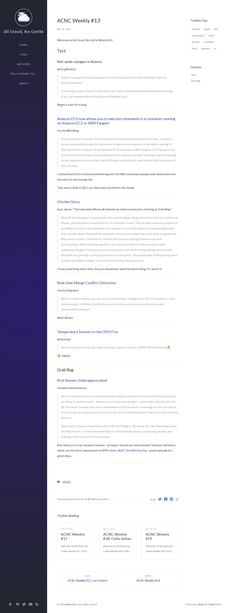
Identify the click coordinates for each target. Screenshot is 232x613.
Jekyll (200, 604)
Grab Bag (195, 80)
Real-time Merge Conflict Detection (86, 282)
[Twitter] (160, 499)
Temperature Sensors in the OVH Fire (87, 331)
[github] (17, 604)
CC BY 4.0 (89, 499)
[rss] (36, 604)
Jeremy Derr (70, 604)
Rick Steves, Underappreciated (82, 380)
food (194, 48)
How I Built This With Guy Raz (129, 450)
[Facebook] (166, 499)
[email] (30, 604)
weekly (66, 482)
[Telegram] (172, 499)
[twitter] (24, 604)
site (216, 29)
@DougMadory (66, 69)
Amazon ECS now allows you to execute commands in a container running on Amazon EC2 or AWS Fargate (116, 120)
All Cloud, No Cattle (24, 31)
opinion (205, 48)
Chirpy (211, 604)
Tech (193, 74)
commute (209, 42)
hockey (196, 42)
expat (207, 29)
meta (211, 35)
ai (215, 48)
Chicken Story (68, 201)
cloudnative (198, 35)
